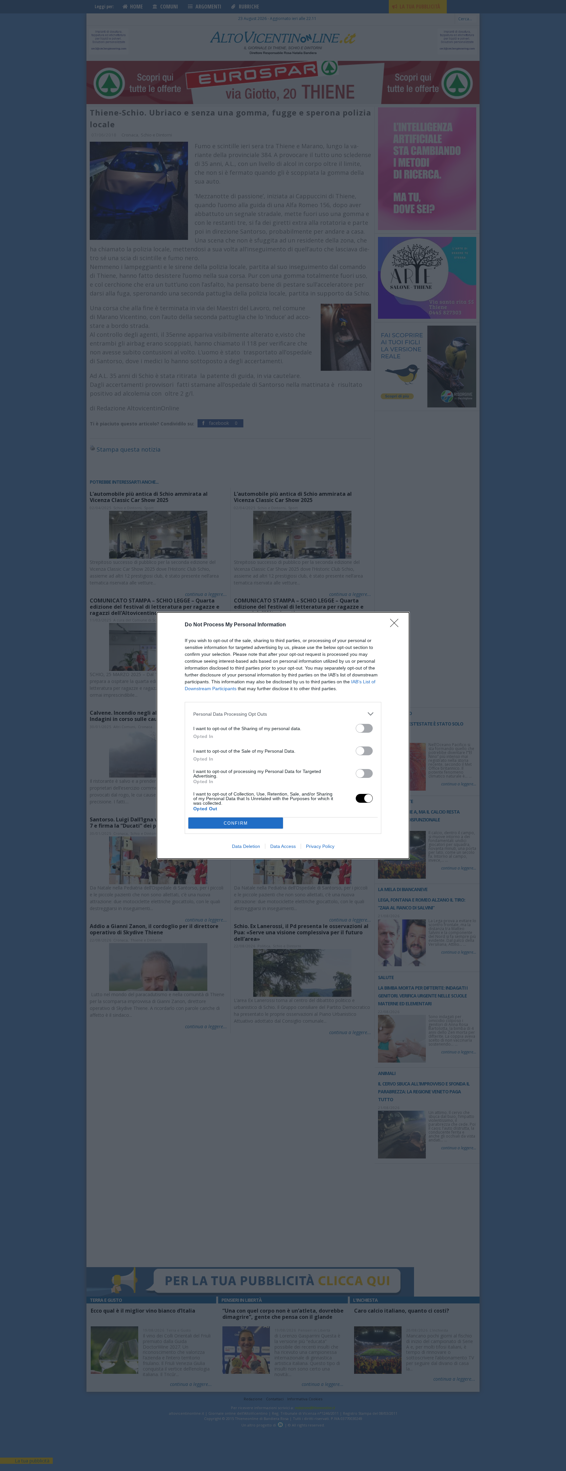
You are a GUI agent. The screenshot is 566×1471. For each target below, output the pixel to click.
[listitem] (283, 713)
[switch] (364, 728)
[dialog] (283, 735)
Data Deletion (246, 846)
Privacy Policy (320, 846)
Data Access (283, 846)
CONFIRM (236, 823)
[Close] (396, 625)
